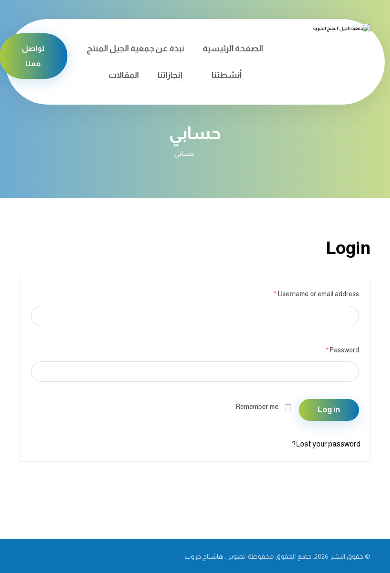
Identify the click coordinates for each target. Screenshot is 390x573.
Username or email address (316, 294)
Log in (329, 410)
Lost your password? (326, 444)
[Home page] (213, 153)
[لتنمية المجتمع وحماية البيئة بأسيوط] (325, 48)
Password (342, 350)
